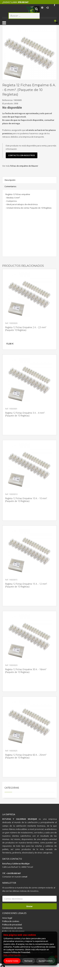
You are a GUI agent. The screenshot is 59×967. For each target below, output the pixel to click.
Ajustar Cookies (45, 960)
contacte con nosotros (21, 155)
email (24, 876)
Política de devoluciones (13, 931)
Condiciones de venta (12, 928)
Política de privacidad (12, 924)
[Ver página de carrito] (57, 23)
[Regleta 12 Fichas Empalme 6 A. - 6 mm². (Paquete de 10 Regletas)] (29, 52)
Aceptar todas (12, 960)
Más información (12, 955)
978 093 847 (23, 2)
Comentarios (10, 186)
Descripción (10, 180)
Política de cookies (10, 921)
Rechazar (28, 960)
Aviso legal (7, 917)
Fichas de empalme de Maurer (24, 165)
